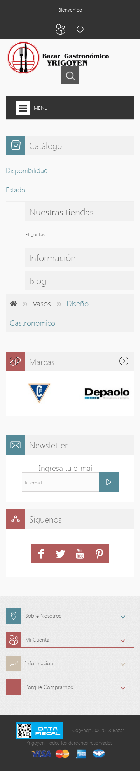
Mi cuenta (60, 29)
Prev (14, 361)
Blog (37, 280)
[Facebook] (41, 553)
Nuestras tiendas (61, 211)
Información (52, 257)
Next (123, 361)
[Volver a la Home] (13, 303)
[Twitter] (60, 553)
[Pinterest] (99, 553)
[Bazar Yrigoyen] (56, 58)
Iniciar (79, 29)
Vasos (42, 303)
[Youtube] (79, 553)
